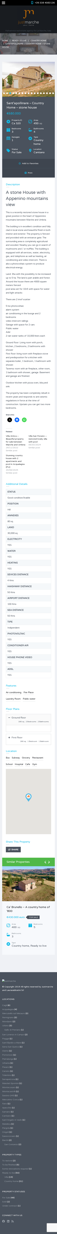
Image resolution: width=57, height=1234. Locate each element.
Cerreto (6, 1071)
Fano (4, 1103)
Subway (16, 757)
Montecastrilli (8, 1091)
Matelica (6, 1124)
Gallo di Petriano (12, 1030)
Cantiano (6, 1116)
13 (41, 93)
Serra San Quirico (10, 1047)
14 (44, 93)
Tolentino (6, 1075)
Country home (38, 40)
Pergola (6, 1128)
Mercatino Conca (10, 1099)
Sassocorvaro (8, 1136)
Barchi (5, 1140)
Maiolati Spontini (10, 1083)
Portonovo (7, 1055)
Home (5, 40)
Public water (29, 699)
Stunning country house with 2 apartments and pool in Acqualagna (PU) (15, 461)
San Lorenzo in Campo (13, 1034)
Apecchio (6, 1107)
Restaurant (37, 757)
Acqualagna (8, 1009)
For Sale (6, 1197)
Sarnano (6, 1112)
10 (31, 93)
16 (50, 93)
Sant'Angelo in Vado (12, 1120)
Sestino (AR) (8, 1095)
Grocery (26, 757)
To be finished (9, 1164)
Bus (8, 757)
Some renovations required (15, 1169)
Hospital (19, 764)
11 (35, 93)
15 (47, 93)
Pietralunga (7, 1059)
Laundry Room (13, 699)
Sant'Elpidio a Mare (11, 1042)
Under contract (9, 1206)
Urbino (5, 1025)
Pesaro (5, 1067)
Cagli (4, 1005)
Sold (4, 1201)
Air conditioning (13, 692)
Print (29, 173)
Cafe (27, 764)
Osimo (5, 1051)
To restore (7, 1160)
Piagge (5, 1038)
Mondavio (7, 1021)
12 (38, 93)
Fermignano (8, 1017)
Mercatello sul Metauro (13, 1013)
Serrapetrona (8, 1079)
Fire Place (29, 692)
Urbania (6, 1063)
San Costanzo (11, 1144)
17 (53, 93)
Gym (34, 764)
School (9, 764)
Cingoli (5, 1132)
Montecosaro (8, 1087)
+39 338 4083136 (45, 2)
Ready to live (19, 40)
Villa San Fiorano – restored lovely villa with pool (37, 439)
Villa (6, 1177)
